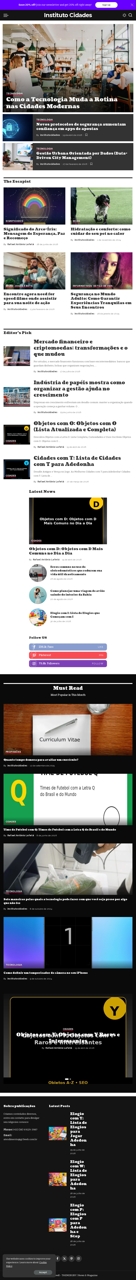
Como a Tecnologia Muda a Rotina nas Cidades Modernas (62, 102)
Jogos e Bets (23, 286)
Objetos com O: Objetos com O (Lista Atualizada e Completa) (75, 426)
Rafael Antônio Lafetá (20, 244)
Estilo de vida (103, 286)
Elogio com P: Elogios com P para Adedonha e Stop (78, 1221)
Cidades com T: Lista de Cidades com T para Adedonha (77, 461)
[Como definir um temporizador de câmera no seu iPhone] (68, 942)
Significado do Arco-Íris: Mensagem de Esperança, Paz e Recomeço (34, 234)
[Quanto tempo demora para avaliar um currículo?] (68, 729)
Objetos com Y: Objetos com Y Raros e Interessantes (68, 1037)
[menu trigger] (7, 15)
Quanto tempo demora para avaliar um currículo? (41, 760)
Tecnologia (14, 93)
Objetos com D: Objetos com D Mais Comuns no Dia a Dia (66, 551)
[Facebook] (68, 647)
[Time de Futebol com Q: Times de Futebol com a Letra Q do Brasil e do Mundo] (68, 799)
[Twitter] (64, 1258)
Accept (43, 1272)
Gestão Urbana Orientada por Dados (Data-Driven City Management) (81, 155)
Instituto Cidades (68, 15)
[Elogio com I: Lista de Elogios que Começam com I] (38, 617)
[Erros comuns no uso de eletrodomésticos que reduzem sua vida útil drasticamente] (38, 573)
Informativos (82, 286)
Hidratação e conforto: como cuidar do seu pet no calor (101, 231)
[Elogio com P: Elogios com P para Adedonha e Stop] (58, 1225)
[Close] (132, 5)
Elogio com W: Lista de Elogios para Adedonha (78, 1175)
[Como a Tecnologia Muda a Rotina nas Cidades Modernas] (68, 68)
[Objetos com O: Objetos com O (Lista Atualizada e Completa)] (17, 435)
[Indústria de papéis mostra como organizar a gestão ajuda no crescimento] (17, 397)
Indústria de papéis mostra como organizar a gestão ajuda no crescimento (79, 388)
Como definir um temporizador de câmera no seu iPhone (46, 973)
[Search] (130, 15)
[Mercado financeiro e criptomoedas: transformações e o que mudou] (17, 356)
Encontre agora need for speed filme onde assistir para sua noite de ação (30, 299)
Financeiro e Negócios (21, 362)
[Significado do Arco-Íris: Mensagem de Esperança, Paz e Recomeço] (34, 205)
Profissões (13, 752)
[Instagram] (68, 663)
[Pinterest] (68, 655)
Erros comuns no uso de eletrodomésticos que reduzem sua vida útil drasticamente (76, 570)
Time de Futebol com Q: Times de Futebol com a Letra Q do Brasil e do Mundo (60, 829)
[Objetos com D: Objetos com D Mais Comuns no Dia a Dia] (68, 521)
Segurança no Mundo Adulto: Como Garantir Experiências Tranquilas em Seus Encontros (101, 301)
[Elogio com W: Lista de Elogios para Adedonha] (58, 1179)
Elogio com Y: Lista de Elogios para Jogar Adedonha (78, 1129)
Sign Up (106, 5)
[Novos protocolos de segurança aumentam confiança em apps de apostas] (18, 127)
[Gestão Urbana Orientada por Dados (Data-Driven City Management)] (18, 156)
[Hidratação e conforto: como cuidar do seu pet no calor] (101, 205)
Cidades (11, 441)
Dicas (76, 221)
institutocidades (50, 135)
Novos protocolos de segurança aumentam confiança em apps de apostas (81, 126)
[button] (66, 1079)
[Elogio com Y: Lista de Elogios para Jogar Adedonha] (58, 1133)
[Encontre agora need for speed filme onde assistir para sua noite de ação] (34, 270)
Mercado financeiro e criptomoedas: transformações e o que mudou (81, 348)
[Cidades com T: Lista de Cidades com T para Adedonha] (17, 469)
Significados (14, 221)
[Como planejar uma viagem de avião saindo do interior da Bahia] (38, 595)
